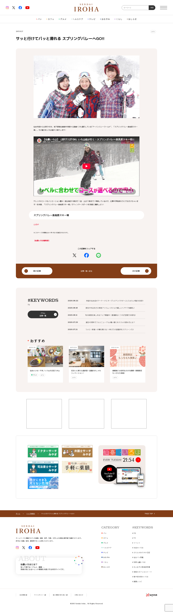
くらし (119, 19)
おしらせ (132, 19)
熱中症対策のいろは (140, 576)
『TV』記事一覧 (43, 314)
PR (134, 533)
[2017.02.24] (86, 366)
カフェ (51, 19)
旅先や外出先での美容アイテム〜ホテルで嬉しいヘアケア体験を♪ (110, 308)
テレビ (92, 19)
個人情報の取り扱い (59, 595)
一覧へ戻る (86, 271)
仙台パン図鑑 (137, 557)
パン (40, 19)
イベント (136, 543)
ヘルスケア (77, 19)
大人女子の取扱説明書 (141, 567)
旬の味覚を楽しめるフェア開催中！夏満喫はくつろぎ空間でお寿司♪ (110, 315)
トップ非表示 (30, 514)
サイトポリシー (39, 595)
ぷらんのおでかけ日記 (141, 552)
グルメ (63, 19)
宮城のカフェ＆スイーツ (142, 572)
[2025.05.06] (127, 366)
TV (153, 32)
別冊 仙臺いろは (139, 562)
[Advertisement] (44, 413)
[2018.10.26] (45, 366)
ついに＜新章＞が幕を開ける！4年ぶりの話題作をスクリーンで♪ (109, 329)
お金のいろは (137, 547)
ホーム (18, 514)
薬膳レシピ (137, 581)
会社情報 (22, 595)
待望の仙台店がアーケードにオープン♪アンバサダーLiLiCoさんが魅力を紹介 (114, 301)
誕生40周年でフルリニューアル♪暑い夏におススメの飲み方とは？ (110, 322)
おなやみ (105, 19)
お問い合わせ (79, 595)
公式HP (36, 224)
